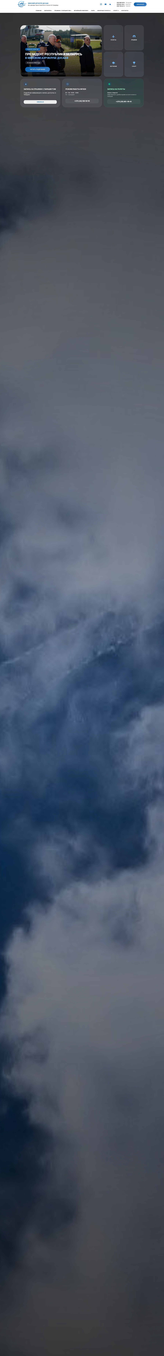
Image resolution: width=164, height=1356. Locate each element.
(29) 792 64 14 (123, 6)
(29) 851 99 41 (124, 4)
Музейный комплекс (81, 10)
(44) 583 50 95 (124, 2)
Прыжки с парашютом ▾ (62, 10)
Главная (38, 10)
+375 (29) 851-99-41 (124, 102)
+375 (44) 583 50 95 (82, 101)
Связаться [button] (140, 4)
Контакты (124, 10)
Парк (93, 10)
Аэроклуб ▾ (48, 10)
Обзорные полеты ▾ (104, 10)
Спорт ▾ (116, 10)
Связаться (40, 102)
